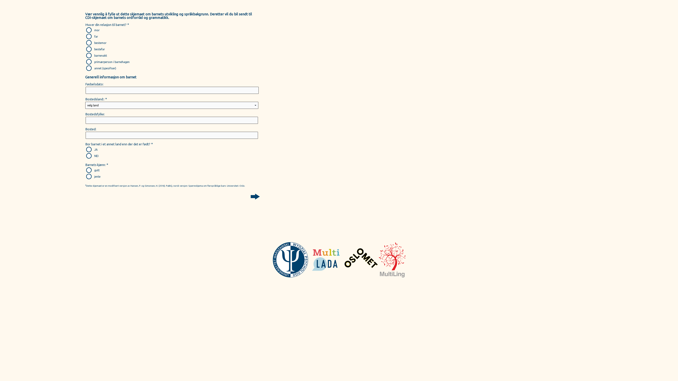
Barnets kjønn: (95, 165)
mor (97, 30)
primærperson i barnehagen (112, 62)
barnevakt (100, 55)
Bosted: (90, 129)
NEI (96, 156)
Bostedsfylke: (95, 114)
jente (97, 176)
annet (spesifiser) (105, 68)
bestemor (100, 42)
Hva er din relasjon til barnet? (105, 24)
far (96, 36)
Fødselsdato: (94, 84)
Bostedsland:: (94, 99)
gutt (97, 170)
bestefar (99, 49)
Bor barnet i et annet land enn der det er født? (117, 144)
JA (96, 149)
